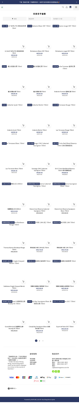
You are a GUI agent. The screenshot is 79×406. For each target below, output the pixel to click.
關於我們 (32, 364)
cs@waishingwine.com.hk (60, 367)
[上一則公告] (2, 2)
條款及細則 (33, 362)
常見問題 (32, 359)
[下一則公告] (76, 2)
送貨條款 (32, 360)
